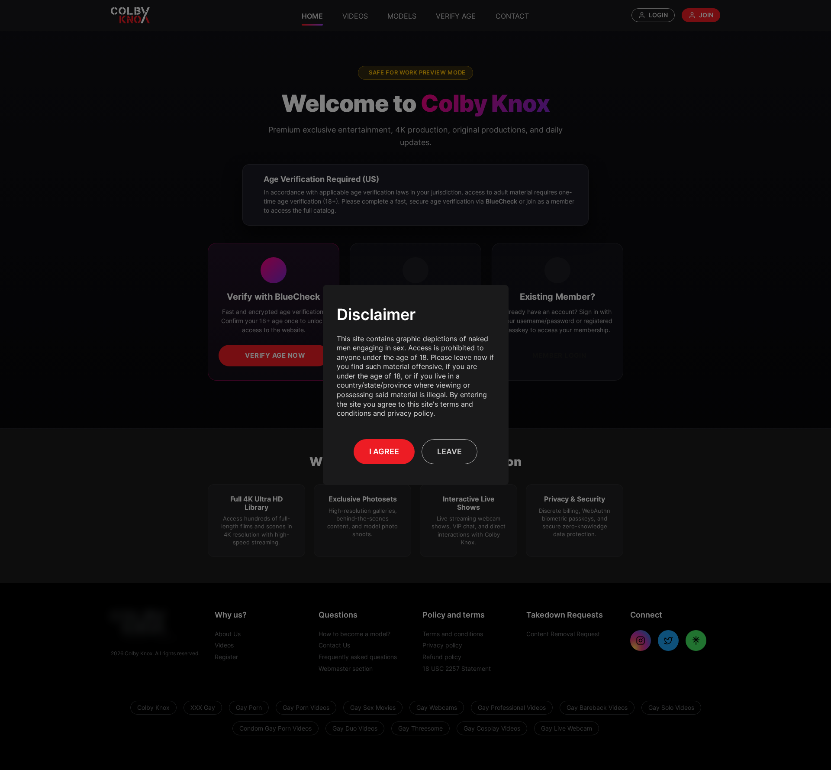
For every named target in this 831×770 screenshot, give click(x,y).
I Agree (384, 451)
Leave (449, 451)
